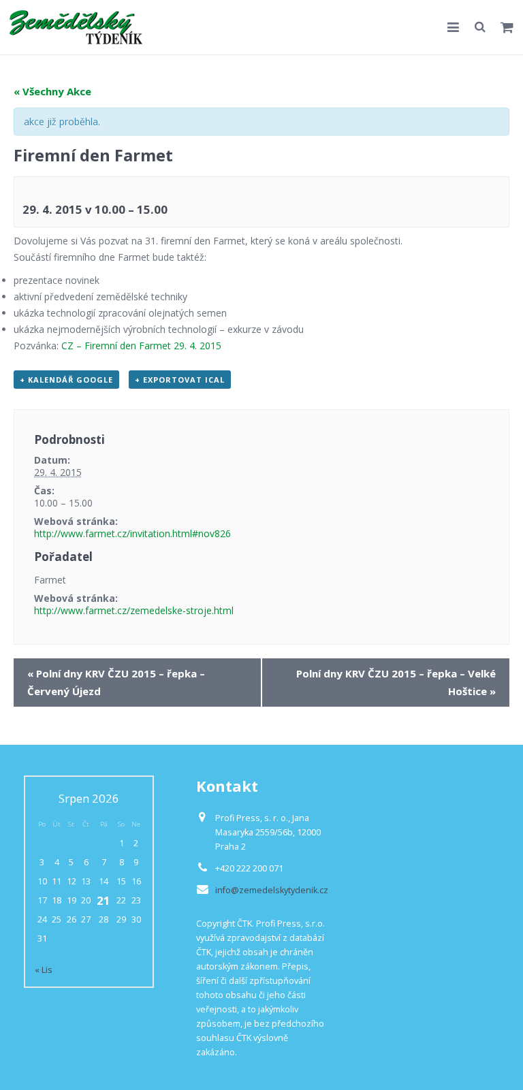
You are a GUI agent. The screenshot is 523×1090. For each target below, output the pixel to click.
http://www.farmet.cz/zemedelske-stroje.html (134, 610)
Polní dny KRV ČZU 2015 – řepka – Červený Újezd (116, 682)
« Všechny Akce (52, 91)
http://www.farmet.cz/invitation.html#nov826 (132, 533)
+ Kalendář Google (66, 379)
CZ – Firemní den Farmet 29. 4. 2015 (141, 345)
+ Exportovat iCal (180, 379)
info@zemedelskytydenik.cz (271, 890)
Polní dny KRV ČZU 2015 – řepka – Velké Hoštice (396, 682)
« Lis (43, 970)
